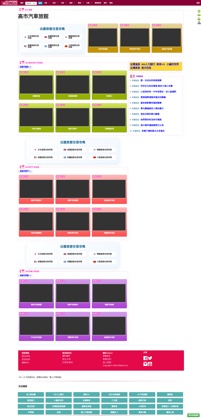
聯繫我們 (107, 359)
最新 (21, 3)
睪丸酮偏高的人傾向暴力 (152, 108)
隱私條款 (26, 356)
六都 (45, 3)
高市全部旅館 (193, 415)
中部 (62, 3)
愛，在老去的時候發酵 (151, 80)
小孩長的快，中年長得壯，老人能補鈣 (158, 92)
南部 (70, 3)
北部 (53, 3)
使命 (105, 3)
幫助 (111, 3)
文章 (87, 3)
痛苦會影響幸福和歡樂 (151, 103)
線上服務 (107, 362)
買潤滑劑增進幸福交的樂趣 (153, 97)
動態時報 (98, 3)
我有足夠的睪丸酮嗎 (150, 114)
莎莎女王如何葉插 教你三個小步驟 (157, 86)
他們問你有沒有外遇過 (151, 119)
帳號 (198, 3)
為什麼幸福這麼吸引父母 (152, 125)
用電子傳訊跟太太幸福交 (153, 131)
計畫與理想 (67, 362)
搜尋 (40, 3)
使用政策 (26, 359)
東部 (79, 3)
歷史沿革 (66, 359)
